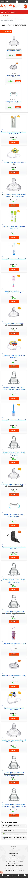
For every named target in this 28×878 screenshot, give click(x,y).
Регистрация (25, 1)
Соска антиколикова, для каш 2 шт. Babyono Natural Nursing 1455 (13, 324)
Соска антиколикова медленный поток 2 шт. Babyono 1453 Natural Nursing (14, 195)
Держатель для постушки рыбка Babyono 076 (14, 163)
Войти (21, 1)
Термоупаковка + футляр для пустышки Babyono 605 (13, 547)
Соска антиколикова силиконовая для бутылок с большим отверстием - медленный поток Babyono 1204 (13, 773)
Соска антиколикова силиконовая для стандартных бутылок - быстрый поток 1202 (13, 612)
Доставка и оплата (14, 853)
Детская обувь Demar (14, 863)
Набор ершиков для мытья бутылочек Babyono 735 (14, 227)
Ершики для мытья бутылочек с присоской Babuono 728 (13, 292)
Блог (14, 848)
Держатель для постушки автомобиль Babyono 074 (14, 356)
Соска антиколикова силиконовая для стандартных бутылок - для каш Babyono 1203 (14, 806)
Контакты (14, 850)
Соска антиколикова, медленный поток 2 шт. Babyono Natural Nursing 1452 (14, 50)
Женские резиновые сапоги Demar (14, 867)
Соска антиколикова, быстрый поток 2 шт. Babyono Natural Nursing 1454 (13, 485)
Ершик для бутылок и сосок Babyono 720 (13, 259)
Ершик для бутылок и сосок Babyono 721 (13, 420)
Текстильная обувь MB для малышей (14, 870)
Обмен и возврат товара (14, 858)
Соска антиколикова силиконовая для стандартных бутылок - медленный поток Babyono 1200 (14, 453)
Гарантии (14, 855)
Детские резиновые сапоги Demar (14, 865)
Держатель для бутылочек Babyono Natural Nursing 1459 (13, 515)
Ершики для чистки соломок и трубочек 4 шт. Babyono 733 (13, 132)
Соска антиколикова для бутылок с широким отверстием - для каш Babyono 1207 (14, 389)
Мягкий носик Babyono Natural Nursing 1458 (13, 676)
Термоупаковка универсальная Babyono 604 (14, 644)
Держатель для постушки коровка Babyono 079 (14, 708)
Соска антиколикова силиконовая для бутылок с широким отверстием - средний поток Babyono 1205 (13, 580)
